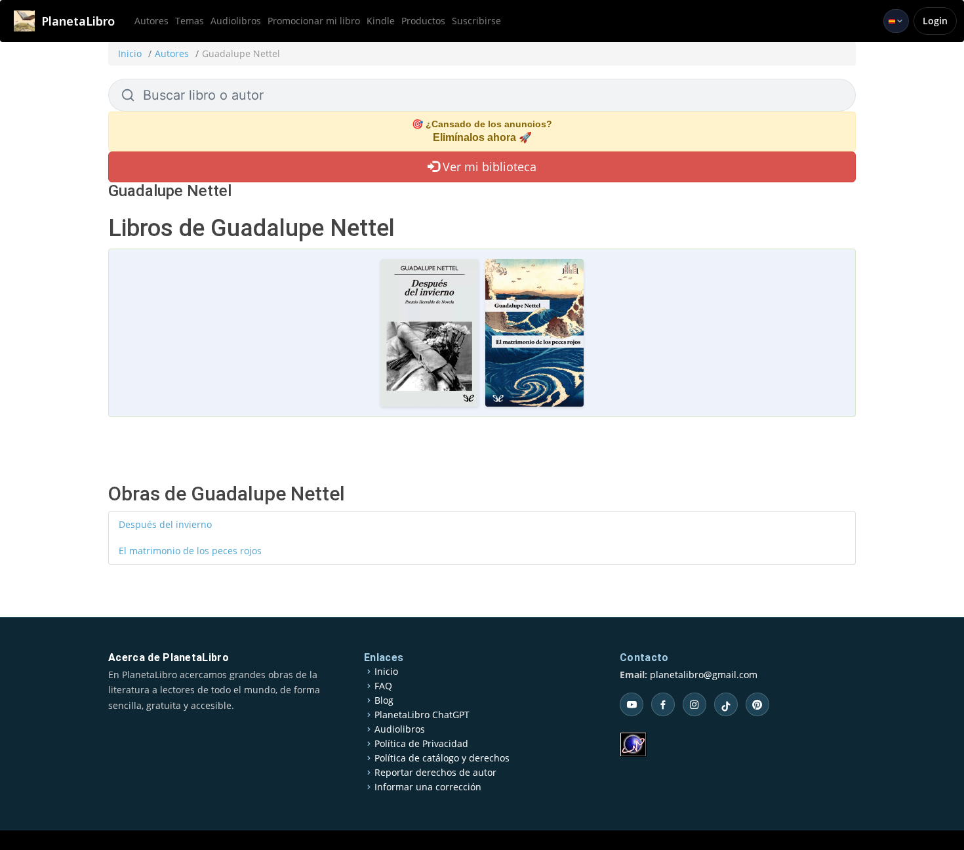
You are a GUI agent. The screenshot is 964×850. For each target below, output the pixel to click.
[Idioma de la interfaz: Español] (896, 21)
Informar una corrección (427, 787)
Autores (151, 20)
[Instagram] (694, 704)
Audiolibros (236, 20)
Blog (383, 700)
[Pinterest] (757, 704)
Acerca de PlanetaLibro (168, 657)
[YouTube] (631, 704)
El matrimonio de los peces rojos (190, 550)
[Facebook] (663, 704)
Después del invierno (165, 524)
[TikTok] (726, 704)
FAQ (383, 686)
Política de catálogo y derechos (442, 758)
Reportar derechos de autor (435, 772)
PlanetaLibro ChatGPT (422, 714)
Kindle (381, 20)
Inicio (130, 53)
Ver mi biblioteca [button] (487, 166)
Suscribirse (476, 20)
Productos (423, 20)
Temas (189, 20)
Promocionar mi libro (314, 20)
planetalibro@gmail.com (703, 674)
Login (935, 20)
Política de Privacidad (421, 743)
